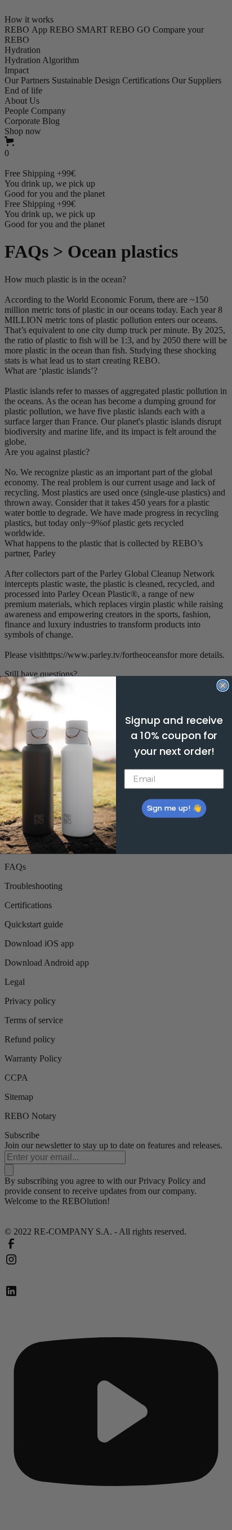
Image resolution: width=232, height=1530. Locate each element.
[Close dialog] (222, 685)
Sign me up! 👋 (174, 808)
